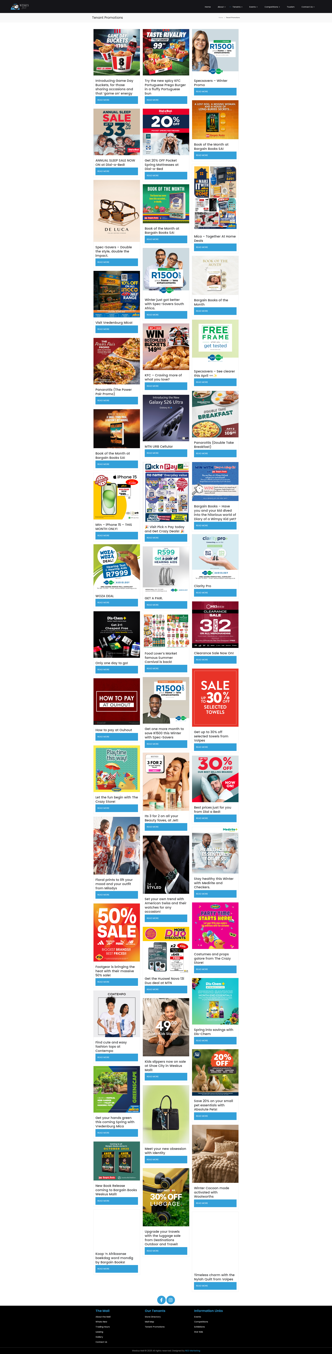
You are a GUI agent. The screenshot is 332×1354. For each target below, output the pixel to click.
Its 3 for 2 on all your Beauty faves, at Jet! (161, 818)
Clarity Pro (202, 586)
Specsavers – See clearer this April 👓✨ (214, 373)
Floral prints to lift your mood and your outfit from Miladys (114, 884)
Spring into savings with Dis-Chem (213, 1032)
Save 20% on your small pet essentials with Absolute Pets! (213, 1105)
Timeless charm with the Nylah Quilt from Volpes (214, 1277)
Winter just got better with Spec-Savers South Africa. (164, 304)
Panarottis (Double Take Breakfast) (214, 444)
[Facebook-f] (161, 1300)
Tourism (291, 6)
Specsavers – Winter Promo (210, 82)
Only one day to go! (111, 663)
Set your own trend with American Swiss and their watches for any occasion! (165, 905)
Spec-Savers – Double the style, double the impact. (113, 251)
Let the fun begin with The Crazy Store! (116, 799)
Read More (103, 99)
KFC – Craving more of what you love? (163, 377)
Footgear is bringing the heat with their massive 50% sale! (115, 971)
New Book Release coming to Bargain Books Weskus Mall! (116, 1189)
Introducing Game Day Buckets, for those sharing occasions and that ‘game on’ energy (114, 87)
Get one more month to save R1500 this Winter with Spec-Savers (164, 733)
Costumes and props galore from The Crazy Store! (212, 958)
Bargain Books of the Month (211, 302)
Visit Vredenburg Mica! (114, 322)
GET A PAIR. (154, 598)
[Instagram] (170, 1300)
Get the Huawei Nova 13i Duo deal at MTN (164, 980)
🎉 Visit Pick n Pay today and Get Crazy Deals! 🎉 (165, 529)
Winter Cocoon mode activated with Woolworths (211, 1192)
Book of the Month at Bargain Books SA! (211, 146)
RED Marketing (192, 1350)
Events (252, 6)
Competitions (272, 6)
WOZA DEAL (104, 596)
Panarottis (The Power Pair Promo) (113, 391)
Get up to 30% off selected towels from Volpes (211, 736)
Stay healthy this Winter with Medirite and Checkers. (214, 882)
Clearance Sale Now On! (214, 653)
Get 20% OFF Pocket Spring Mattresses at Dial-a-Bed (162, 164)
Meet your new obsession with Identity (165, 1150)
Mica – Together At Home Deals (215, 238)
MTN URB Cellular (159, 446)
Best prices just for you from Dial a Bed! (212, 809)
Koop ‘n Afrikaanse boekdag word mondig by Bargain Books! (114, 1258)
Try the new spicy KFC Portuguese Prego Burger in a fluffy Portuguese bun (165, 87)
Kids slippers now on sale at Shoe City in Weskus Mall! (165, 1065)
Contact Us (307, 6)
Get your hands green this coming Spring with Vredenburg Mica (114, 1122)
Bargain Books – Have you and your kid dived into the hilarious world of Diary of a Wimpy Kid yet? (215, 512)
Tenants (237, 6)
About (221, 6)
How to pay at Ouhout (113, 730)
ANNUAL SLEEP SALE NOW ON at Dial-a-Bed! (115, 162)
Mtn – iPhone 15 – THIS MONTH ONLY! (113, 526)
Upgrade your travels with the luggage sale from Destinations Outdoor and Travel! (163, 1238)
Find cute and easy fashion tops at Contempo (111, 1046)
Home (208, 6)
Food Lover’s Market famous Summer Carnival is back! (161, 657)
